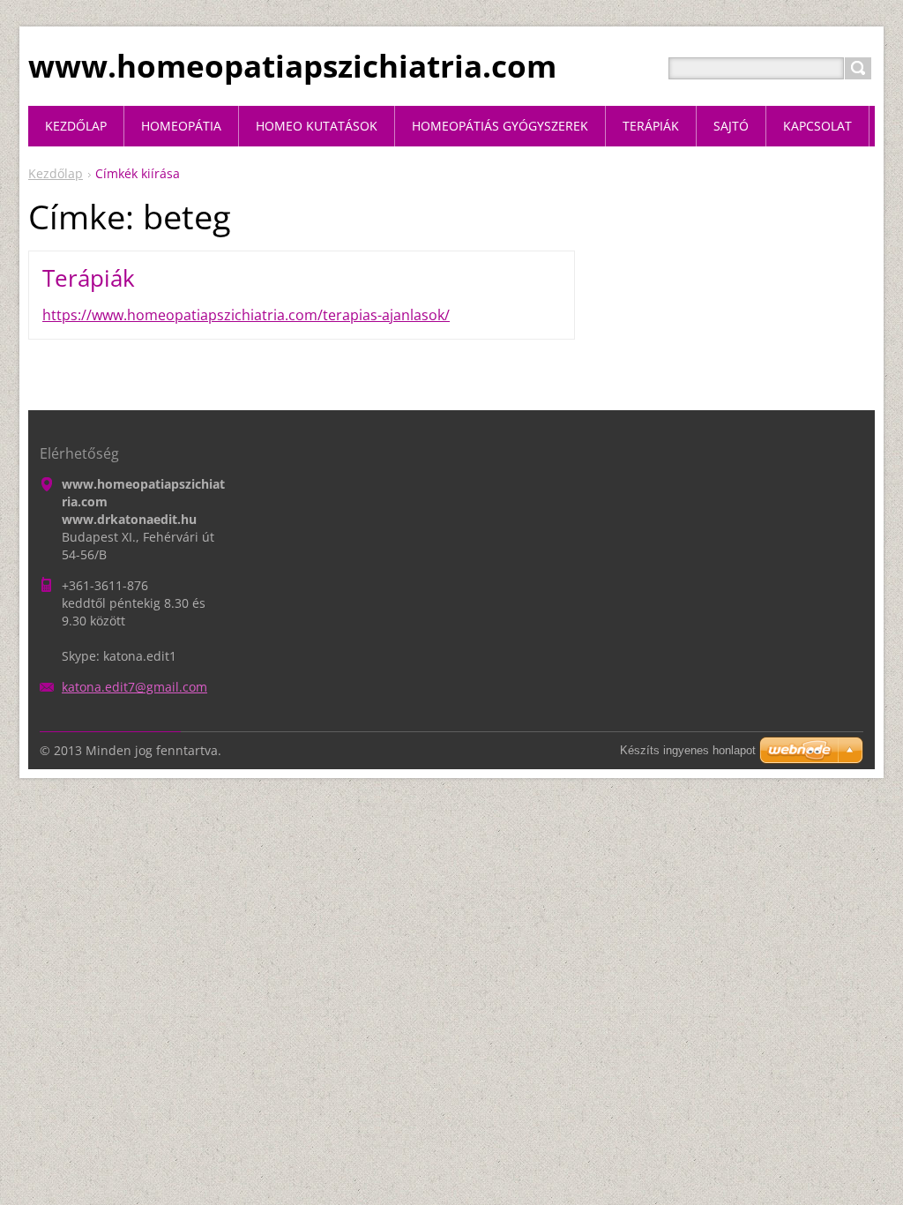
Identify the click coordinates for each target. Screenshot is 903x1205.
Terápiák (88, 278)
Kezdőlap (55, 173)
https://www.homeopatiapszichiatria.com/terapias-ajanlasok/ (246, 315)
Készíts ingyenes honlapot (688, 750)
